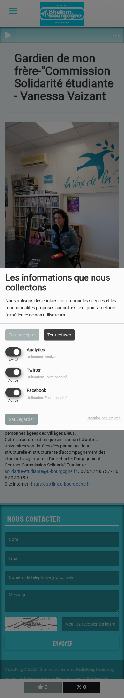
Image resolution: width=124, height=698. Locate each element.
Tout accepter (22, 334)
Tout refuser (59, 334)
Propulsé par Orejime (104, 418)
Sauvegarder (21, 419)
